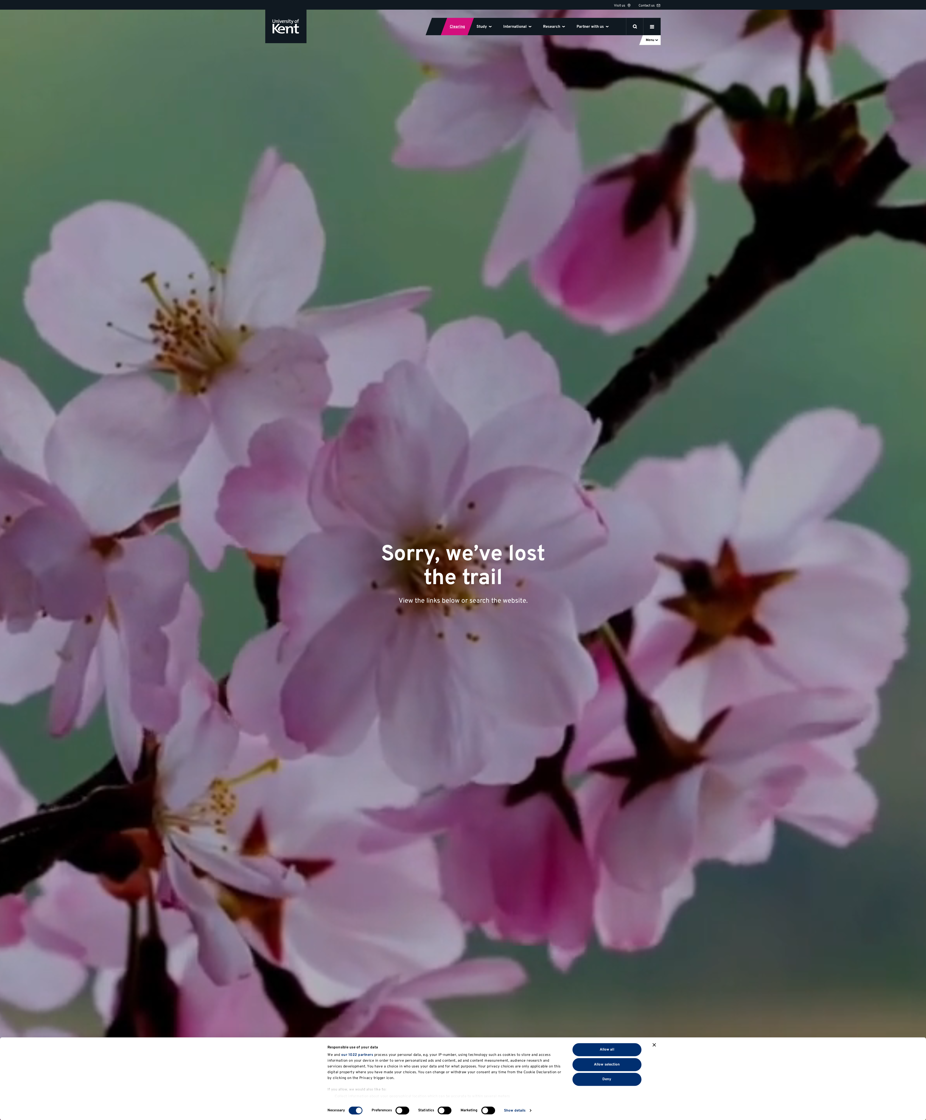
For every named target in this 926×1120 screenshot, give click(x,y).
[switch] (402, 1110)
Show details (514, 1110)
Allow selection (607, 1064)
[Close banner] (654, 1045)
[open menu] (652, 26)
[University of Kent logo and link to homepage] (285, 26)
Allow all (607, 1049)
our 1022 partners (357, 1055)
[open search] (635, 26)
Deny (606, 1079)
